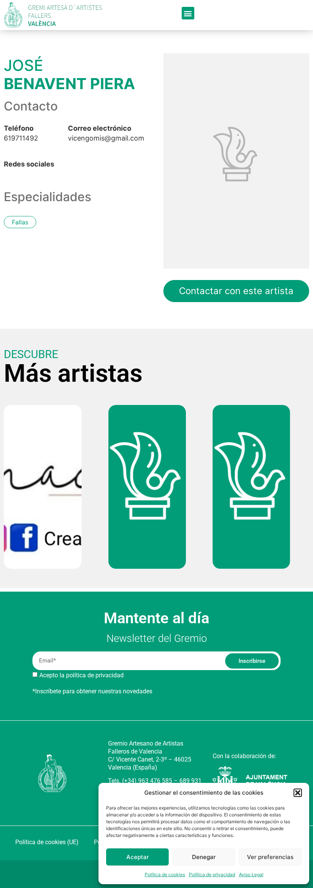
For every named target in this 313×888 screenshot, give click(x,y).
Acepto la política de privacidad (81, 675)
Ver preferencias (270, 857)
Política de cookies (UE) (47, 842)
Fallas (20, 222)
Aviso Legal (251, 874)
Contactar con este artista (236, 290)
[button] (298, 793)
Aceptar (137, 857)
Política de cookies (165, 874)
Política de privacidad (212, 874)
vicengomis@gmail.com (106, 133)
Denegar (204, 857)
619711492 (21, 133)
